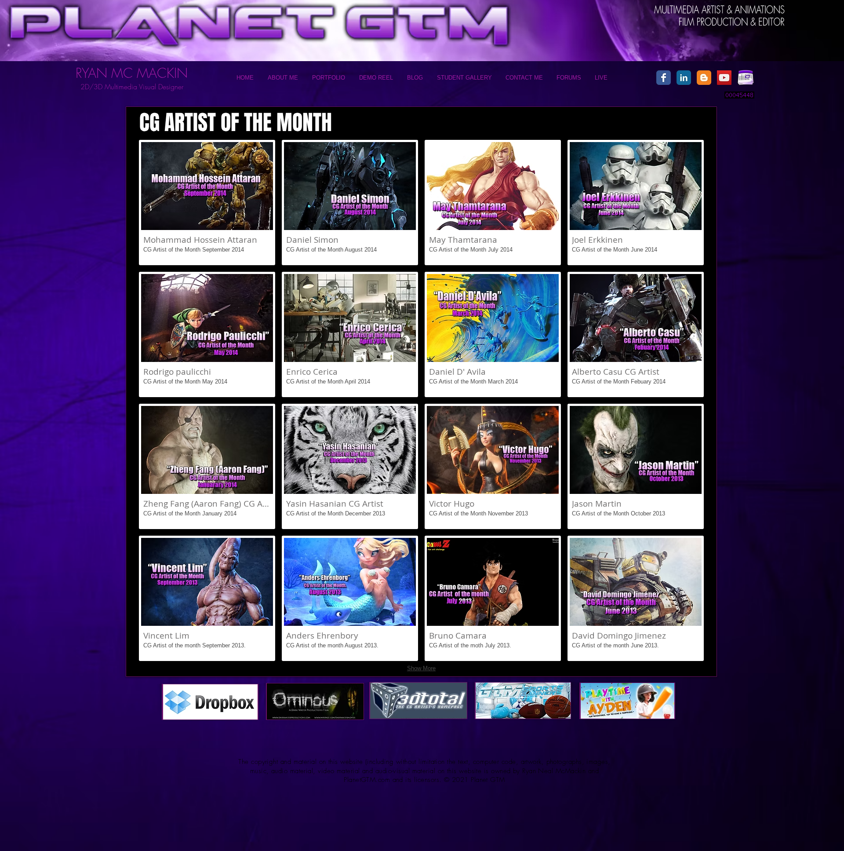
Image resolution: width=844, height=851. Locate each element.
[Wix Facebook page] (663, 77)
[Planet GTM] (724, 77)
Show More (421, 668)
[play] (766, 9)
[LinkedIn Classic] (684, 77)
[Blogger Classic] (704, 77)
